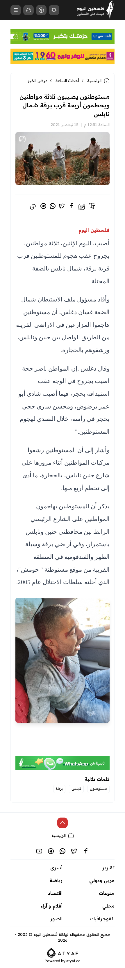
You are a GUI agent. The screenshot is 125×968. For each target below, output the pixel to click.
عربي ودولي (102, 880)
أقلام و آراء (52, 906)
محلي (108, 906)
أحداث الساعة (67, 80)
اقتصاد (55, 893)
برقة (59, 788)
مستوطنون (98, 788)
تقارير (108, 868)
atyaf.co (73, 961)
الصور (56, 918)
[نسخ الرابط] (32, 207)
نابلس (76, 788)
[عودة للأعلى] (62, 823)
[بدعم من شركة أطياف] (62, 952)
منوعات (107, 893)
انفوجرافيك (102, 918)
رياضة (56, 880)
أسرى (56, 868)
